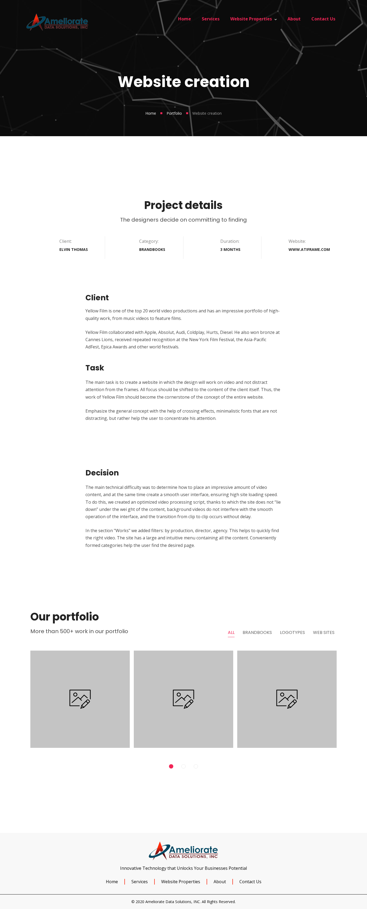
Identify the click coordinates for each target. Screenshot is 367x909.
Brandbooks (257, 632)
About (220, 882)
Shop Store (80, 693)
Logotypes (292, 632)
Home (150, 113)
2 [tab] (183, 766)
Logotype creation (183, 693)
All (231, 632)
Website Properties (180, 882)
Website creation (287, 693)
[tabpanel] (80, 701)
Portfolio (174, 113)
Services (139, 882)
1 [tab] (171, 766)
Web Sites (323, 632)
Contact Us (250, 882)
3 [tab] (196, 766)
